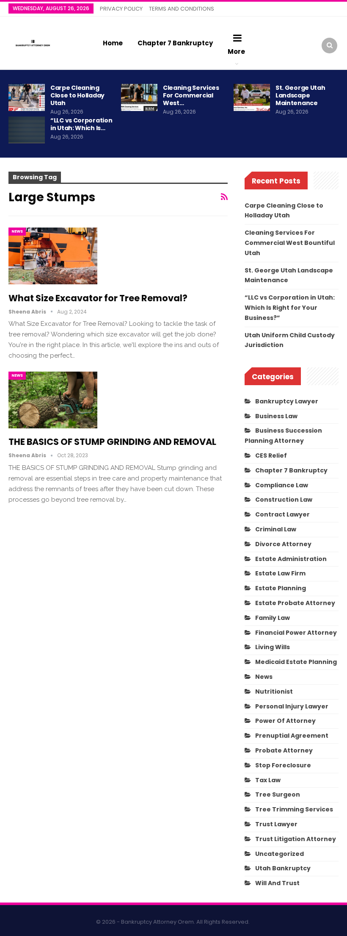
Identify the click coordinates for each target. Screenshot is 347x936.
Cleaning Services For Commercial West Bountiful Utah (290, 242)
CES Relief (271, 455)
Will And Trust (277, 883)
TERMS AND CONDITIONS (181, 9)
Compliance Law (281, 485)
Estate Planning (280, 588)
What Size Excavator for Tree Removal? (97, 298)
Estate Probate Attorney (295, 603)
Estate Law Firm (280, 573)
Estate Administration (291, 559)
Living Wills (272, 647)
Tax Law (268, 780)
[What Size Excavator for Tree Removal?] (52, 256)
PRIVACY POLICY (121, 9)
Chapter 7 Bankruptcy (175, 43)
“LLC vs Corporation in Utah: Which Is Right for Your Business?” (290, 307)
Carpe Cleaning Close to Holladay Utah (77, 95)
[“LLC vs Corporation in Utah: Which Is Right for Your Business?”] (26, 130)
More (236, 51)
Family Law (272, 618)
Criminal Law (275, 529)
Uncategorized (279, 854)
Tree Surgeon (277, 794)
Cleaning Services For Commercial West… (191, 95)
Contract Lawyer (282, 514)
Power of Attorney (285, 721)
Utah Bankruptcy (283, 868)
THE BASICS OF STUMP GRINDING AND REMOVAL (112, 442)
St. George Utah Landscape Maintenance (300, 95)
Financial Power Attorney (296, 632)
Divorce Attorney (283, 544)
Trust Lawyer (276, 824)
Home (113, 43)
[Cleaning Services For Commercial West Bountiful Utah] (139, 97)
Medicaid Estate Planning (296, 662)
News (17, 231)
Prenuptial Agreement (291, 735)
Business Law (276, 416)
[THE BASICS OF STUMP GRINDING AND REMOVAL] (52, 400)
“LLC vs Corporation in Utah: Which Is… (81, 124)
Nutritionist (274, 691)
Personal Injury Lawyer (291, 706)
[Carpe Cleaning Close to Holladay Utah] (26, 97)
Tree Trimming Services (294, 809)
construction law (283, 499)
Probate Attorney (284, 750)
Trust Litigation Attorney (295, 839)
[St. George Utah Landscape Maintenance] (252, 97)
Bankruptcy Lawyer (286, 401)
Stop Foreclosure (283, 765)
